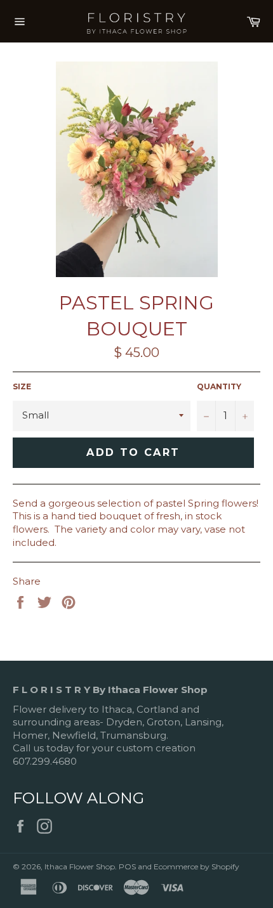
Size (22, 386)
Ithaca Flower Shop (79, 866)
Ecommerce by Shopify (196, 866)
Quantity (219, 386)
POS (127, 866)
